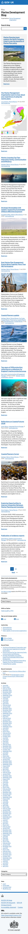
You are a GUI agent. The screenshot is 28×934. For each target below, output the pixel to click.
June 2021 (5, 753)
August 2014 (6, 859)
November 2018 (7, 794)
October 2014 (6, 856)
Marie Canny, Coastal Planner (18, 320)
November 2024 (7, 710)
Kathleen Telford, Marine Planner (10, 164)
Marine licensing (7, 629)
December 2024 (7, 708)
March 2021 (6, 756)
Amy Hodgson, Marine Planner (9, 510)
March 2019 (6, 787)
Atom (17, 619)
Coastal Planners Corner (10, 454)
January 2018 (6, 810)
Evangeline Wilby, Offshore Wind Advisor (12, 214)
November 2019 (7, 775)
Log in (4, 884)
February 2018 (7, 808)
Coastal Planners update (10, 315)
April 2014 (5, 866)
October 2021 (6, 749)
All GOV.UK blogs (6, 900)
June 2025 (6, 700)
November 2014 (7, 854)
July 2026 (5, 685)
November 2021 (7, 748)
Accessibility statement (8, 907)
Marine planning (7, 627)
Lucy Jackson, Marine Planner (9, 101)
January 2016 (6, 844)
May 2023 (5, 730)
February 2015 (6, 851)
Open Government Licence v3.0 (11, 915)
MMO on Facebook (8, 640)
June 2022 (6, 739)
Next (13, 572)
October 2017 (6, 815)
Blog (3, 10)
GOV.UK (19, 903)
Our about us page (6, 591)
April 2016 (5, 840)
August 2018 (6, 799)
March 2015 (6, 849)
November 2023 (7, 723)
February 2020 (7, 772)
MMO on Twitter (7, 638)
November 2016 (7, 831)
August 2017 (6, 818)
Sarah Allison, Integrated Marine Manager (12, 426)
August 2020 (6, 766)
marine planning (5, 103)
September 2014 (7, 858)
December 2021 (7, 746)
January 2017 (6, 828)
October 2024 (7, 711)
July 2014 (5, 861)
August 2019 (6, 779)
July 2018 (5, 800)
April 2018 (5, 805)
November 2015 (7, 846)
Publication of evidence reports (12, 536)
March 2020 (6, 771)
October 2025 (6, 693)
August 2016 (6, 835)
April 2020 (6, 769)
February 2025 (7, 705)
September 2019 (7, 777)
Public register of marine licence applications (15, 630)
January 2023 (6, 734)
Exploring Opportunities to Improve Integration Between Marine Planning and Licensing (12, 505)
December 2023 (7, 721)
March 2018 (6, 807)
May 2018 (5, 803)
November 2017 (7, 813)
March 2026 (6, 687)
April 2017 (5, 823)
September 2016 (7, 833)
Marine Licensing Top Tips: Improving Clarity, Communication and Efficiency (13, 160)
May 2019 (5, 784)
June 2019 (5, 782)
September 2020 (7, 764)
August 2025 (6, 697)
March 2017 (6, 825)
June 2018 (5, 802)
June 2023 (6, 728)
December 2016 (7, 830)
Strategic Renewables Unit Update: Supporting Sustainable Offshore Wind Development (13, 210)
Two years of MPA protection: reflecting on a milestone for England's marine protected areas (13, 369)
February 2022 (7, 744)
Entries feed (6, 885)
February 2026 (7, 688)
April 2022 (6, 743)
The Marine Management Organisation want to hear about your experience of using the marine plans (13, 96)
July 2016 (5, 836)
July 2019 (5, 780)
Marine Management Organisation (15, 19)
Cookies (20, 907)
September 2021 (7, 751)
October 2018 (6, 795)
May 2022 (5, 741)
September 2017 (7, 817)
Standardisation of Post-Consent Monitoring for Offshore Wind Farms (13, 676)
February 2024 (7, 718)
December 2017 (7, 812)
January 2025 (6, 707)
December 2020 (7, 761)
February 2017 (6, 826)
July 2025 (5, 698)
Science (11, 377)
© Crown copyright (14, 930)
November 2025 (7, 692)
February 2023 (7, 733)
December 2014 (7, 853)
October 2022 (7, 736)
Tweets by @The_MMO (7, 611)
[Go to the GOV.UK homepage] (7, 2)
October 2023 (7, 725)
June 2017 (5, 822)
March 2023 (6, 731)
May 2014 (5, 864)
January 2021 (6, 759)
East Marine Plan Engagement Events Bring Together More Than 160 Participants (13, 264)
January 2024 (6, 720)
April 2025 (6, 703)
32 (16, 569)
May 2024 (5, 716)
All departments (6, 905)
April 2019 (5, 785)
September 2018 (7, 797)
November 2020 (7, 762)
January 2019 (6, 790)
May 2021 (5, 754)
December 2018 (7, 792)
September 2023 (7, 726)
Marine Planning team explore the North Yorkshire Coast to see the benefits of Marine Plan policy (14, 40)
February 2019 (7, 789)
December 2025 (7, 690)
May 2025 (5, 702)
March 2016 (6, 841)
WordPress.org (7, 888)
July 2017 (5, 820)
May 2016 (5, 838)
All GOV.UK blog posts (8, 903)
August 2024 (6, 715)
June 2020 (6, 767)
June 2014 (5, 863)
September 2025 (7, 695)
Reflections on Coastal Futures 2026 (12, 423)
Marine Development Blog (13, 14)
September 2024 (7, 713)
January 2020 (6, 774)
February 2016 (7, 843)
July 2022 (5, 738)
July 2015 (5, 848)
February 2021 (7, 757)
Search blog (5, 25)
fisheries (18, 376)
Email (4, 619)
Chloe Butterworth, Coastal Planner (12, 321)
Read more (6, 84)
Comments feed (7, 887)
